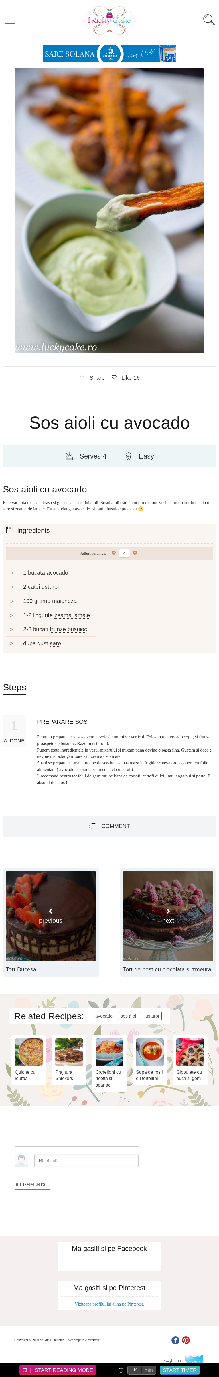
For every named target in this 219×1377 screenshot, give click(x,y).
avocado (57, 573)
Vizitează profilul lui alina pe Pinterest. (109, 1304)
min (149, 1370)
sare (55, 643)
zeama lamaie (72, 615)
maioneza (64, 601)
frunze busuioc (68, 629)
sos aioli (129, 1016)
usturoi (50, 587)
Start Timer (180, 1370)
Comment (116, 826)
